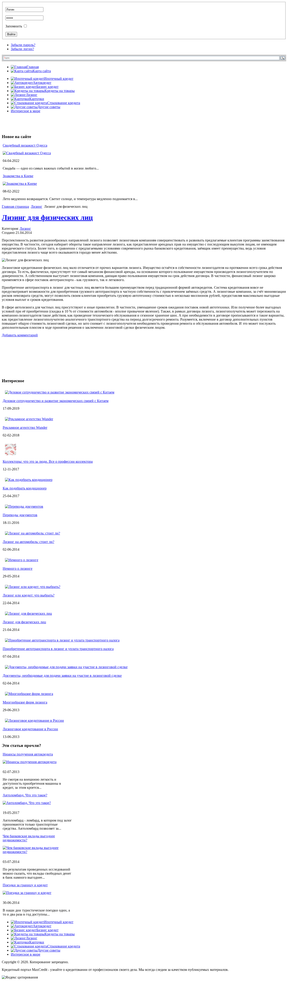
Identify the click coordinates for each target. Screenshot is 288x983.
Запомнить (13, 26)
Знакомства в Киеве (18, 176)
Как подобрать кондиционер (25, 488)
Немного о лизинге (17, 568)
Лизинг (36, 206)
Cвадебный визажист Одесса (25, 145)
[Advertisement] (54, 123)
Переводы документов (20, 515)
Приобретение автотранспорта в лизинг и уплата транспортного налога (58, 649)
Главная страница (15, 206)
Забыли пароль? (23, 45)
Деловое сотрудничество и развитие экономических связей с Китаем (55, 401)
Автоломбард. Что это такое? (25, 795)
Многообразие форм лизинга (25, 702)
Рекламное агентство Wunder (25, 427)
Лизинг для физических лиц (47, 217)
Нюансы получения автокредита (28, 754)
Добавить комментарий (20, 335)
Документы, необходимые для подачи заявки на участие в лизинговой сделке (62, 675)
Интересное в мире (25, 111)
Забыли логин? (22, 49)
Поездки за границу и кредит (25, 885)
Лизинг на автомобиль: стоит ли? (28, 542)
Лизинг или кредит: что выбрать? (28, 595)
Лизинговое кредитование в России (30, 729)
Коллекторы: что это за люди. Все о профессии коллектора (48, 461)
